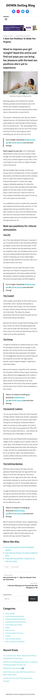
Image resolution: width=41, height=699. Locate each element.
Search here (7, 594)
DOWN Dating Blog (20, 5)
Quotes (8, 636)
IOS (13, 142)
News (7, 627)
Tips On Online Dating (13, 639)
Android (19, 142)
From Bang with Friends (14, 625)
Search (33, 598)
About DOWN (10, 613)
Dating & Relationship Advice (15, 619)
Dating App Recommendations (16, 622)
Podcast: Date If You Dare (14, 633)
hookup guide (14, 567)
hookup (6, 567)
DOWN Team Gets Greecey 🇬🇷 (13, 668)
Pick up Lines (10, 630)
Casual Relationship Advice (23, 36)
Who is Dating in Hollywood (15, 641)
